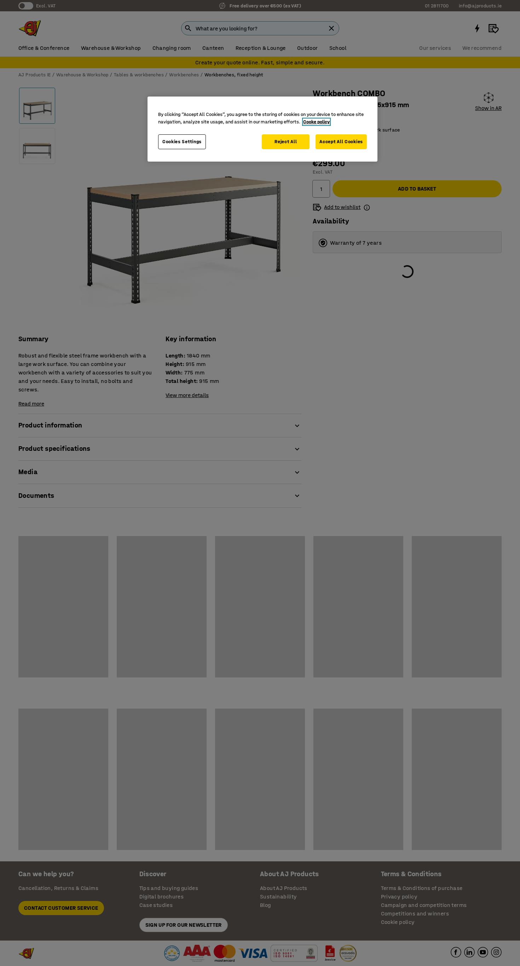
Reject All (286, 142)
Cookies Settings (182, 142)
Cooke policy (316, 122)
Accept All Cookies (341, 142)
